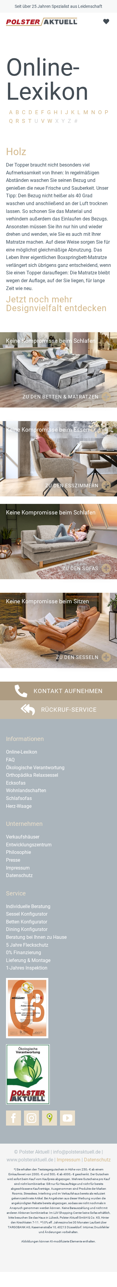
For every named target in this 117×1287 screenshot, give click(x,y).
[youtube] (67, 1118)
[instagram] (31, 1118)
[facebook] (13, 1118)
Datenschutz (97, 1160)
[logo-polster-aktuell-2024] (41, 20)
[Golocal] (49, 1118)
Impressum (68, 1160)
